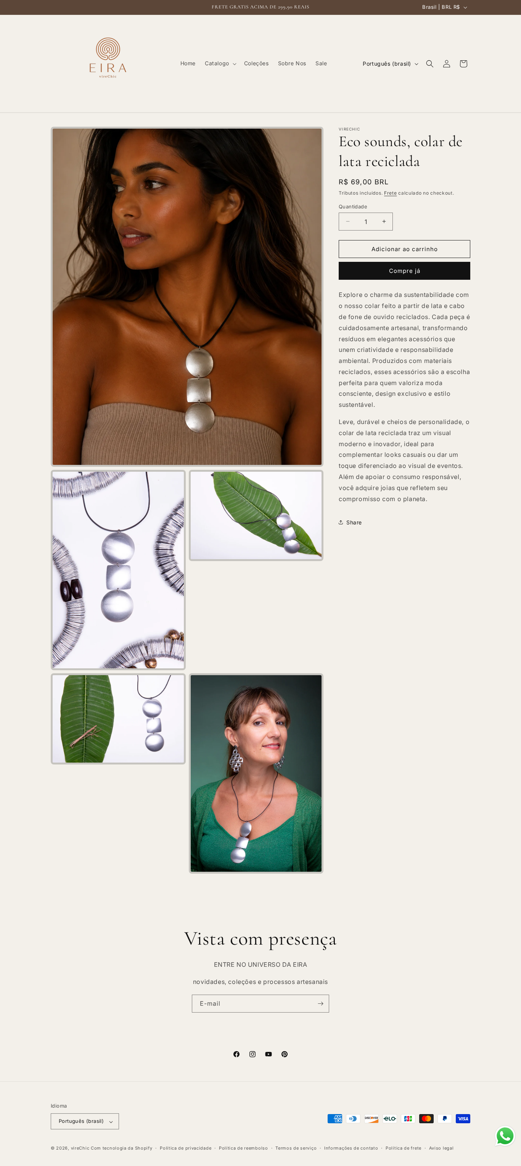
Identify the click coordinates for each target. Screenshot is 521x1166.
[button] (220, 63)
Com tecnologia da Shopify (122, 1148)
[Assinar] (320, 1004)
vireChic (80, 1148)
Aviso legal (441, 1148)
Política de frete (403, 1148)
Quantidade (353, 206)
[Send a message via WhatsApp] (505, 1136)
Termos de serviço (296, 1148)
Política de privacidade (185, 1148)
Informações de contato (351, 1148)
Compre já (404, 270)
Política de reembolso (243, 1148)
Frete (390, 193)
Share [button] (354, 522)
